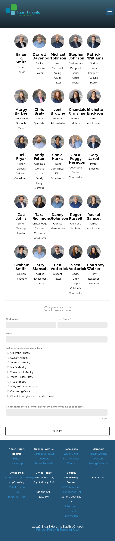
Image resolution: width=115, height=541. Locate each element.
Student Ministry (19, 357)
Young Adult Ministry (21, 376)
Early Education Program (24, 386)
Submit (57, 431)
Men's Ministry (18, 367)
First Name (12, 319)
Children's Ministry (20, 352)
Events (71, 463)
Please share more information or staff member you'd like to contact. (45, 406)
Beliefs (16, 458)
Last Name (63, 319)
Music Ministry (18, 381)
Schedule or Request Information (71, 511)
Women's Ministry (20, 362)
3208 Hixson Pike (71, 487)
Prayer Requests (44, 463)
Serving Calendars (98, 463)
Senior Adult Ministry (21, 372)
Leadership (16, 463)
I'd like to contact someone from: (24, 348)
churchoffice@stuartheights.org (22, 477)
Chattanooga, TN (71, 491)
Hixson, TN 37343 (17, 496)
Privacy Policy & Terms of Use (57, 529)
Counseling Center (20, 391)
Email (9, 333)
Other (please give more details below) (32, 396)
